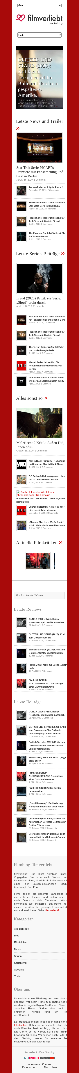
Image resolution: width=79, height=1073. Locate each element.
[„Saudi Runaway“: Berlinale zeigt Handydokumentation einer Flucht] (21, 811)
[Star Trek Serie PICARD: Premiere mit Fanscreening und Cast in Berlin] (39, 164)
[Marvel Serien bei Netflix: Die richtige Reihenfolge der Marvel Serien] (21, 370)
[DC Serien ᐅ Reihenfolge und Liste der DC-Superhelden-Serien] (21, 484)
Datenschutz (29, 1067)
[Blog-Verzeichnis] (31, 1058)
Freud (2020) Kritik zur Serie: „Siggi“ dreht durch (38, 300)
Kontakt (46, 1064)
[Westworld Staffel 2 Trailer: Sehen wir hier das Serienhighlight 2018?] (21, 385)
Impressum (33, 1064)
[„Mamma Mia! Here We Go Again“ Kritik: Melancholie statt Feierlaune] (21, 529)
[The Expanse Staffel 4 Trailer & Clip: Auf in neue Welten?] (21, 240)
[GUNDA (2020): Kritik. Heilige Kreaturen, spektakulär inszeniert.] (21, 626)
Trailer (17, 976)
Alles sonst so (29, 398)
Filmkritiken (20, 942)
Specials (19, 969)
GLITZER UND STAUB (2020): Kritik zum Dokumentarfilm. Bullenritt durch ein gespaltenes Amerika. (38, 77)
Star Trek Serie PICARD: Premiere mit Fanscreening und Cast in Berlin (39, 171)
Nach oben (50, 1067)
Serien (18, 955)
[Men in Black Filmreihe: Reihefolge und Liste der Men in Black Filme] (21, 468)
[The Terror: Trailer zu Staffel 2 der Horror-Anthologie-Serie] (21, 354)
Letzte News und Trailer (39, 121)
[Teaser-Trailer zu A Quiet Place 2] (21, 195)
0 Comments (47, 224)
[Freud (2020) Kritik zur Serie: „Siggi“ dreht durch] (39, 294)
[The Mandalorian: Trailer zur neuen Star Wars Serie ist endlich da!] (21, 210)
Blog (16, 935)
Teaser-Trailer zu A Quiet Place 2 (46, 187)
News (17, 949)
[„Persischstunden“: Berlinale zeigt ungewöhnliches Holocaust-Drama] (21, 841)
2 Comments (53, 190)
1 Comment (39, 180)
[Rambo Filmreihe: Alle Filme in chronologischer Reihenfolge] (40, 494)
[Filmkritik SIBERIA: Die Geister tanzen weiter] (21, 795)
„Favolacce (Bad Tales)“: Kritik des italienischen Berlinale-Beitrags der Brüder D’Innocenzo (47, 822)
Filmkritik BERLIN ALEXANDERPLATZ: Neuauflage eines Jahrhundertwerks (46, 683)
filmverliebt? (52, 910)
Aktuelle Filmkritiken (37, 542)
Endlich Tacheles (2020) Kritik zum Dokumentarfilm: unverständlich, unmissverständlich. (47, 745)
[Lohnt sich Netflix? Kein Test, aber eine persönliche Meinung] (21, 514)
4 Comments (47, 372)
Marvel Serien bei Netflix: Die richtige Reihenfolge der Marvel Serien (45, 365)
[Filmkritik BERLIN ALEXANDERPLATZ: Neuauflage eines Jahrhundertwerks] (21, 687)
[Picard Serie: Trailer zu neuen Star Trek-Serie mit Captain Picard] (21, 225)
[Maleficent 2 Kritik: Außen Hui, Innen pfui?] (39, 439)
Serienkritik (20, 962)
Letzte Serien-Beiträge (38, 253)
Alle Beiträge (21, 928)
